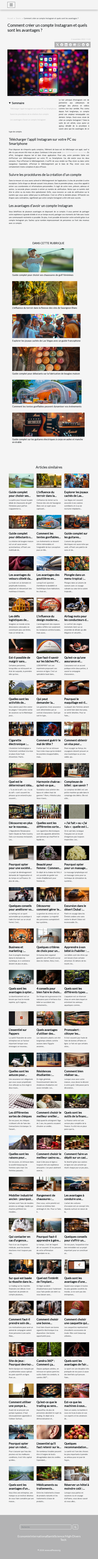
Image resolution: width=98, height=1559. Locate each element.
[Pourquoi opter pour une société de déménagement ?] (21, 852)
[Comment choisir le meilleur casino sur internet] (49, 1142)
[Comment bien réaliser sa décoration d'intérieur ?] (76, 1059)
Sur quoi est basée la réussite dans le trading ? (20, 1281)
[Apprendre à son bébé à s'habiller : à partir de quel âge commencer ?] (76, 935)
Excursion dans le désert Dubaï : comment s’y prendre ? (75, 911)
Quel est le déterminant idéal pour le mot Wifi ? (20, 785)
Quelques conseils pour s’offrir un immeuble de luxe (75, 1240)
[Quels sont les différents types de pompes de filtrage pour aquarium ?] (76, 976)
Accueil (10, 18)
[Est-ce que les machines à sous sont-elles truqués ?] (76, 1390)
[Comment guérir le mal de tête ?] (49, 728)
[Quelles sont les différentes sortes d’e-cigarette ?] (49, 811)
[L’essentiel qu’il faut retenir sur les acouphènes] (49, 1431)
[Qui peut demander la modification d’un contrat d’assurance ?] (49, 687)
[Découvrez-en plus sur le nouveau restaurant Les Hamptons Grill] (21, 811)
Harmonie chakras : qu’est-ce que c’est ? (49, 785)
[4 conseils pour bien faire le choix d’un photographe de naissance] (49, 976)
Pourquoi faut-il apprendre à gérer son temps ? (48, 1240)
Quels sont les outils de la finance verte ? (76, 1116)
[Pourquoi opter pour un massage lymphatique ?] (76, 852)
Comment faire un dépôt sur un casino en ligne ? (76, 1157)
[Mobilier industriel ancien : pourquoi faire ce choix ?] (21, 1183)
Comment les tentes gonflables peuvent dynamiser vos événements (47, 406)
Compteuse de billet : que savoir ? (76, 783)
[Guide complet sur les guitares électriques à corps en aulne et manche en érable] (48, 424)
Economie (24, 1536)
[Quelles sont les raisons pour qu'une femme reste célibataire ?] (21, 1142)
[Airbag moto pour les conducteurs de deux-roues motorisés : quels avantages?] (76, 604)
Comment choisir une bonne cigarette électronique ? (47, 1324)
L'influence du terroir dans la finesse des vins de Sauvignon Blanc (44, 307)
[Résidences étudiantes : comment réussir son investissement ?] (49, 1059)
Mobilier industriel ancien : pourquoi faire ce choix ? (21, 1198)
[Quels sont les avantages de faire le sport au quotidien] (76, 1349)
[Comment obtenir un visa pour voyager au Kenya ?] (76, 728)
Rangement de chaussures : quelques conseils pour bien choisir (48, 1200)
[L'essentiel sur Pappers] (21, 1018)
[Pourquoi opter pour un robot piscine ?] (21, 1431)
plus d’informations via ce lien (74, 152)
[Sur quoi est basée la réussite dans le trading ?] (21, 1266)
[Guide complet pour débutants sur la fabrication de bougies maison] (46, 358)
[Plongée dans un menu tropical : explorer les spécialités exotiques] (76, 563)
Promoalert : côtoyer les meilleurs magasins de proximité (76, 1035)
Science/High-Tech (63, 1537)
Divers (18, 18)
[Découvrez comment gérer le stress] (49, 894)
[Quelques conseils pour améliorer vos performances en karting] (21, 894)
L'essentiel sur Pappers (18, 1031)
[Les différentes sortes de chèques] (21, 1100)
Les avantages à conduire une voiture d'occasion (75, 1198)
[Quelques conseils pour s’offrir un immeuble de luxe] (76, 1225)
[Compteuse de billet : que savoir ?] (76, 770)
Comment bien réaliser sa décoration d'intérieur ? (73, 1076)
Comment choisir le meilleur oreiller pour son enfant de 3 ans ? (49, 1118)
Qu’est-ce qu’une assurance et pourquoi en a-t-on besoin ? (76, 663)
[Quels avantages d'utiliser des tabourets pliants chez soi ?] (49, 1018)
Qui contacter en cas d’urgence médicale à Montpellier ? (19, 1242)
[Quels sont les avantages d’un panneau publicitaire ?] (21, 1473)
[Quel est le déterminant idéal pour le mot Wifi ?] (21, 770)
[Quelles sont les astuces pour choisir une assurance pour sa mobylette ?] (21, 1059)
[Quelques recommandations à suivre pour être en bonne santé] (76, 1431)
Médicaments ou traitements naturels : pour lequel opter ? (47, 1490)
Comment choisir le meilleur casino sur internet (49, 1157)
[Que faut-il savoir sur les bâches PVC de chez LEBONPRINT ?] (49, 645)
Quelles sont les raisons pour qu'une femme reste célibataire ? (20, 1159)
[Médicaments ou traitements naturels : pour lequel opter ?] (49, 1473)
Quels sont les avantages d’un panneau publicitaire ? (18, 1490)
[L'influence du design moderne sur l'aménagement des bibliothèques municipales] (49, 604)
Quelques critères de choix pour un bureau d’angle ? (48, 950)
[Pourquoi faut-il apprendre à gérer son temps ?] (49, 1225)
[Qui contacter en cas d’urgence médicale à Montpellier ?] (21, 1225)
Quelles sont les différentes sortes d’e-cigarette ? (48, 826)
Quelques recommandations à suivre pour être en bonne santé (75, 1449)
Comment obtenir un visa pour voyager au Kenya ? (76, 743)
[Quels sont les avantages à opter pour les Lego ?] (21, 976)
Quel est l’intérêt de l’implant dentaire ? (47, 1281)
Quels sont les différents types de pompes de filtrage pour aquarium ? (76, 994)
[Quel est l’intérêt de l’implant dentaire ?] (49, 1266)
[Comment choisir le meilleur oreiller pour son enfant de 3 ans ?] (49, 1100)
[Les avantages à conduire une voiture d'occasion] (76, 1183)
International (38, 1536)
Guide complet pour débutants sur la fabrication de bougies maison (46, 373)
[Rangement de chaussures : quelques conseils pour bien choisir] (49, 1183)
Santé (50, 1536)
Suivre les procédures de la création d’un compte (29, 114)
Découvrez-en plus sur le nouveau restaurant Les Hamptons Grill (20, 828)
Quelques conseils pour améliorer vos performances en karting (21, 911)
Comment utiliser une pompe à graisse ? (20, 1405)
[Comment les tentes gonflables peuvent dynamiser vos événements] (47, 391)
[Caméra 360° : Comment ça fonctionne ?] (49, 1349)
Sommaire (18, 103)
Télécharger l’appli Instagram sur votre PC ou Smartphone (33, 108)
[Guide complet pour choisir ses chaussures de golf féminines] (42, 260)
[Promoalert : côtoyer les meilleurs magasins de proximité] (76, 1018)
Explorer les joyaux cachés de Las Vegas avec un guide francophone (46, 340)
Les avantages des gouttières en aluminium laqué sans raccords (48, 580)
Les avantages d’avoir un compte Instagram (28, 119)
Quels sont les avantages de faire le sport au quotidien (76, 1366)
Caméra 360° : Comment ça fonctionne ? (46, 1364)
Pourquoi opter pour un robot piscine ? (18, 1447)
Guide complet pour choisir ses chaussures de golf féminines (42, 275)
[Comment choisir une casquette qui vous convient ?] (76, 1307)
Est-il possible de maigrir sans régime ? (19, 661)
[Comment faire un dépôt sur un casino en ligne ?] (76, 1142)
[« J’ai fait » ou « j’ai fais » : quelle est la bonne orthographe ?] (76, 811)
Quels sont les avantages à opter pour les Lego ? (20, 992)
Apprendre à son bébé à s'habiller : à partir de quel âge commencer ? (76, 952)
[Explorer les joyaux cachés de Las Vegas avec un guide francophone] (46, 325)
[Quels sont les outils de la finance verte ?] (76, 1100)
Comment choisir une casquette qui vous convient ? (75, 1322)
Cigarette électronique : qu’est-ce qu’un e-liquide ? (20, 745)
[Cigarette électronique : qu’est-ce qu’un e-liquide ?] (21, 728)
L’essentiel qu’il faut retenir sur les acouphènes (48, 1447)
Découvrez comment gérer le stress (48, 909)
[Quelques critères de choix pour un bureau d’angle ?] (49, 935)
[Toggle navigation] (11, 5)
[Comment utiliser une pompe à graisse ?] (21, 1390)
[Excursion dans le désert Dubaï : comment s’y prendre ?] (76, 894)
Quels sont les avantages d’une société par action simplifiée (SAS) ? (75, 1283)
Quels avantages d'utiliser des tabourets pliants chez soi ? (47, 1035)
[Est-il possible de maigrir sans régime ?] (21, 645)
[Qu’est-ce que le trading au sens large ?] (49, 1390)
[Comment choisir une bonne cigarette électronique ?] (49, 1307)
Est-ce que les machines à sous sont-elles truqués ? (76, 1405)
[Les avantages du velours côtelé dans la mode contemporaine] (21, 563)
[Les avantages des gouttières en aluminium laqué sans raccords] (49, 563)
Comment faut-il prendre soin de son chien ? (19, 1322)
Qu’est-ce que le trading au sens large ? (47, 1405)
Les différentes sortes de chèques (20, 1114)
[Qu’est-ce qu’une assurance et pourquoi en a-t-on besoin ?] (76, 645)
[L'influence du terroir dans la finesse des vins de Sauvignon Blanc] (44, 292)
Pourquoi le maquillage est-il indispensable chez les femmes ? (76, 704)
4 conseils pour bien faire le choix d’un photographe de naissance (48, 994)
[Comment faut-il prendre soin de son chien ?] (21, 1307)
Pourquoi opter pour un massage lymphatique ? (74, 868)
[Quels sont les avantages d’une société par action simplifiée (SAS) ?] (76, 1266)
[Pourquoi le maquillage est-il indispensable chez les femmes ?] (76, 687)
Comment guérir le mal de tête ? (49, 741)
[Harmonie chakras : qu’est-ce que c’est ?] (49, 770)
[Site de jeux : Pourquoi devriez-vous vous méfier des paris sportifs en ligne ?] (21, 1349)
